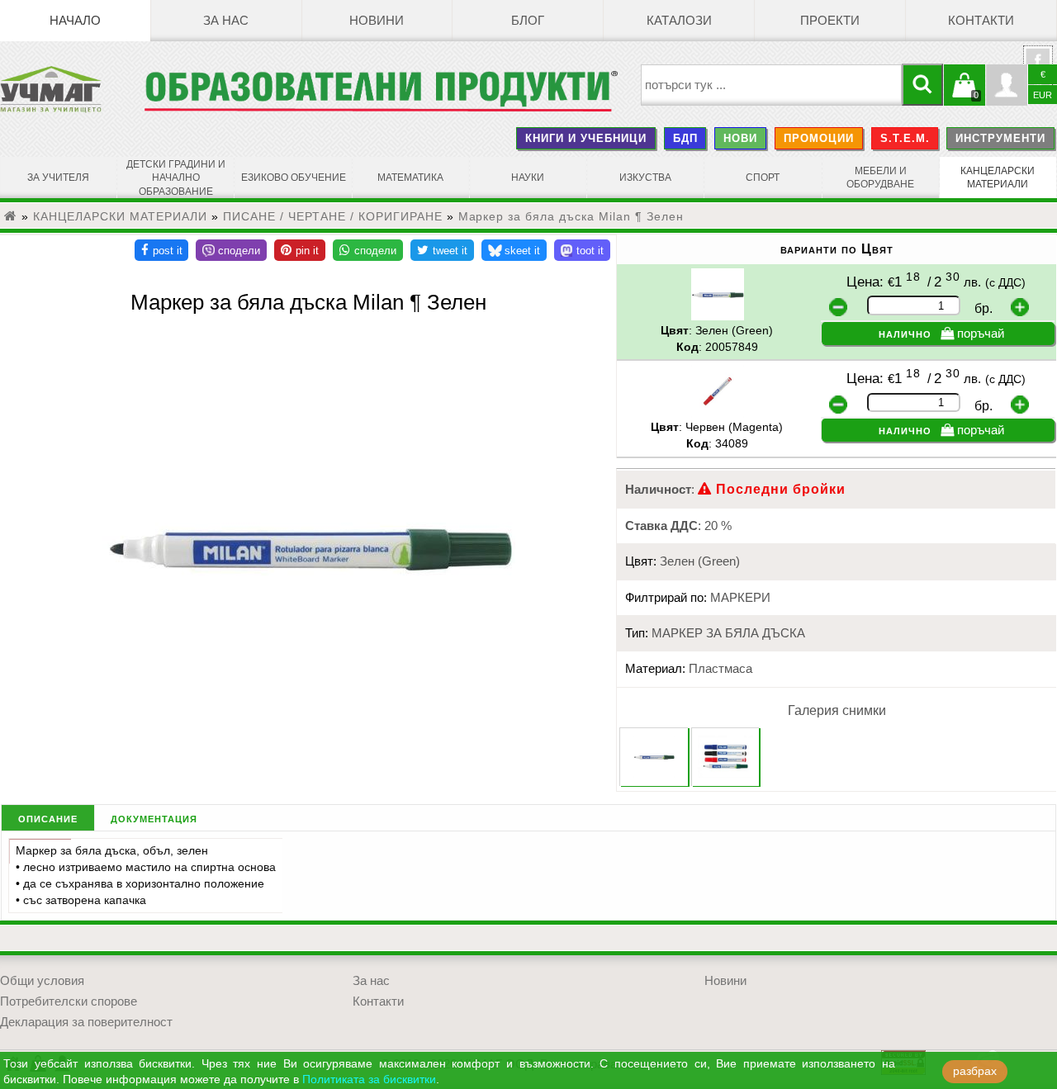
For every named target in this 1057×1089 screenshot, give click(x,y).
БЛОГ (527, 20)
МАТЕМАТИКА (410, 177)
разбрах (975, 1071)
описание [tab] (48, 818)
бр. (983, 308)
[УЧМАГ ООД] (72, 89)
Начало (75, 20)
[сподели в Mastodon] (582, 250)
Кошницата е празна (964, 95)
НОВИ (740, 138)
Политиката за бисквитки (369, 1079)
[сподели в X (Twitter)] (442, 250)
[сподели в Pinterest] (299, 250)
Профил (1006, 85)
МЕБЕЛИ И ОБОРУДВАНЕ (880, 177)
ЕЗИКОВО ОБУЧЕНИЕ (293, 177)
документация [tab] (154, 818)
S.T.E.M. (905, 138)
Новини (376, 20)
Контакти (981, 20)
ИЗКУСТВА (645, 177)
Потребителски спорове (68, 1001)
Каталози (679, 20)
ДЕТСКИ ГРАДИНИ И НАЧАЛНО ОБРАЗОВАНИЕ (175, 178)
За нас (226, 20)
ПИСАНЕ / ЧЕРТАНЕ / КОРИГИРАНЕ (333, 216)
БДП (685, 138)
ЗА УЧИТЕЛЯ (58, 177)
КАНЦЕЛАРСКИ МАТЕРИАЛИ (997, 177)
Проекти (830, 20)
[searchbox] (772, 85)
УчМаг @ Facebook (1038, 67)
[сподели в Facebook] (161, 250)
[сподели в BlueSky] (514, 250)
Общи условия (42, 980)
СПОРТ (763, 177)
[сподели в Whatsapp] (368, 250)
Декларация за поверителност (86, 1022)
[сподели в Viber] (231, 250)
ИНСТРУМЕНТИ (1000, 138)
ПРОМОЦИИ (819, 138)
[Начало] (10, 216)
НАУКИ (527, 177)
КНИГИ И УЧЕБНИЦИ (586, 138)
